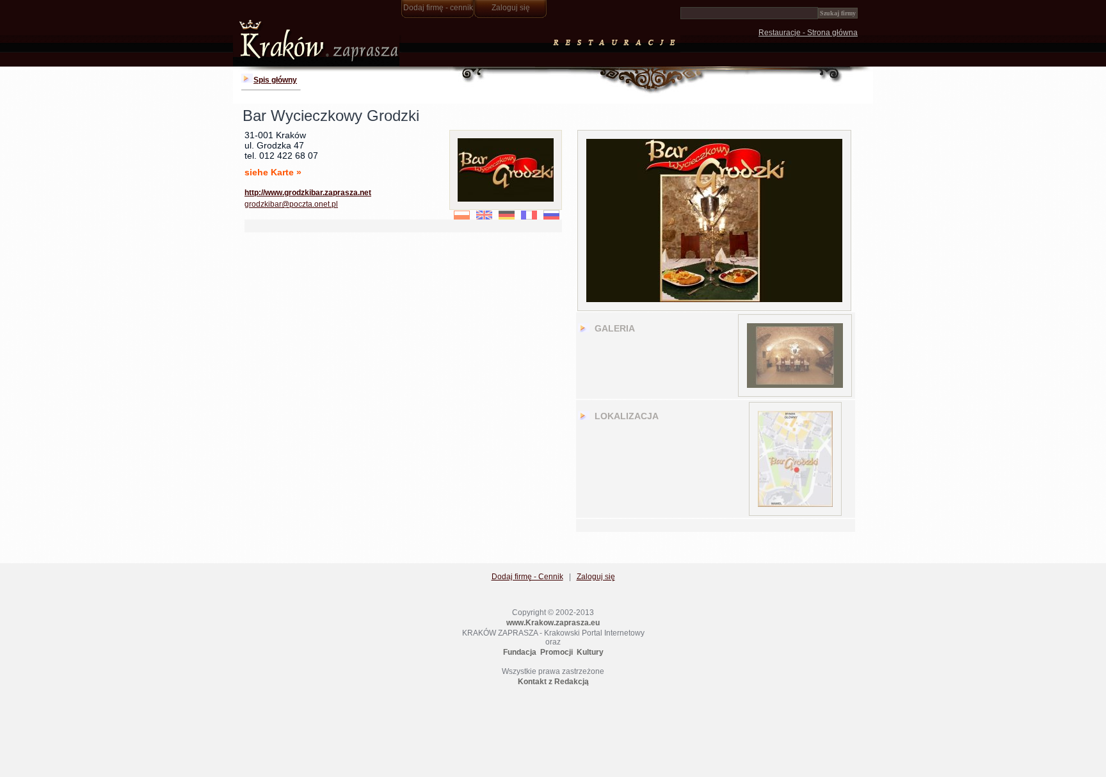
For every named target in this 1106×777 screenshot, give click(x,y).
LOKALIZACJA (627, 416)
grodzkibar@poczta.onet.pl (291, 204)
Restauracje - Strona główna (808, 32)
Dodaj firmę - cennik (438, 7)
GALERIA (615, 328)
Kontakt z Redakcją (553, 681)
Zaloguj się (511, 7)
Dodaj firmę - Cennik (527, 576)
